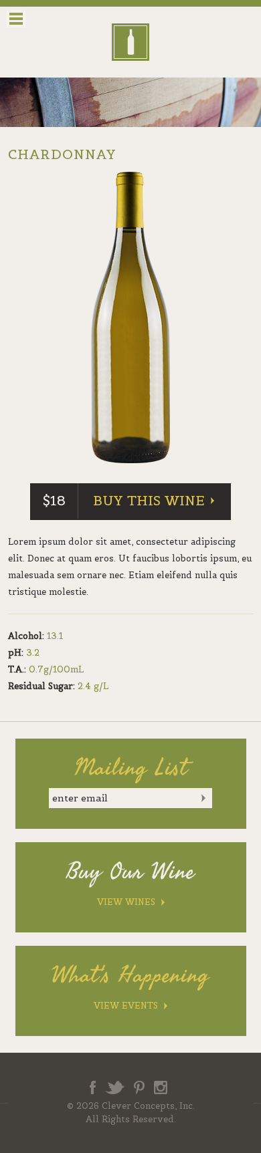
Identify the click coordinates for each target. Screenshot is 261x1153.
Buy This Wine (149, 500)
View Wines (126, 902)
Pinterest (139, 1087)
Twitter (115, 1087)
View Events (126, 1005)
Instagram (161, 1087)
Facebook (92, 1087)
